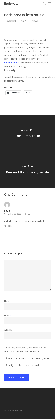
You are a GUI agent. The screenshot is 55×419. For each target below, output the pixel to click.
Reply (9, 225)
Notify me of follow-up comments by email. (28, 358)
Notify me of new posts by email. (23, 365)
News (35, 20)
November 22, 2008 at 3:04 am (17, 214)
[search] (44, 3)
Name (8, 301)
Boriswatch (12, 3)
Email (7, 315)
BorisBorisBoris (11, 62)
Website (8, 329)
